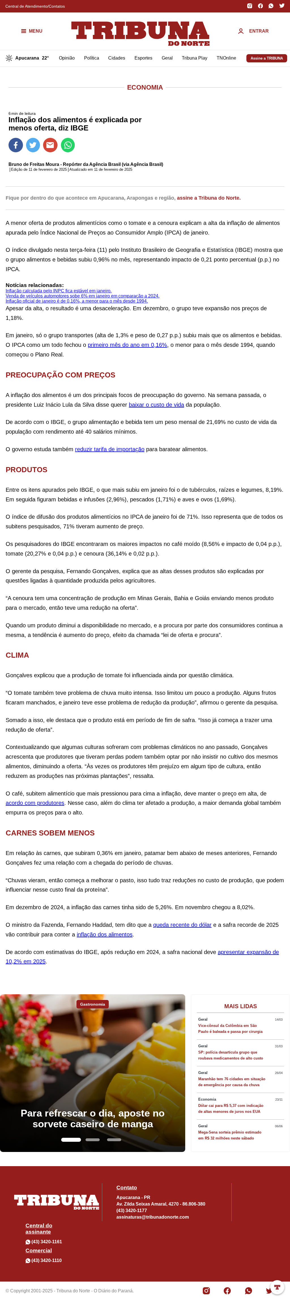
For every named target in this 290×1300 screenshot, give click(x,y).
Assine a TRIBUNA (267, 58)
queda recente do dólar (182, 925)
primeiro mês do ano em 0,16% (127, 345)
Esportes (143, 58)
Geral (167, 58)
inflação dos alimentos (105, 934)
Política (91, 58)
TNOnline (226, 58)
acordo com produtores (35, 803)
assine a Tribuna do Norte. (209, 198)
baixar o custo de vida (156, 405)
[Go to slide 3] (114, 1139)
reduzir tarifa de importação (109, 449)
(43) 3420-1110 (46, 1260)
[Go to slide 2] (93, 1139)
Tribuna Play (194, 58)
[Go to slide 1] (71, 1140)
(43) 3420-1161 (46, 1241)
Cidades (116, 58)
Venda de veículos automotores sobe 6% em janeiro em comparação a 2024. (82, 296)
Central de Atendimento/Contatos (35, 6)
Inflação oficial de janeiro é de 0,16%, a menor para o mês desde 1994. (77, 301)
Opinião (67, 58)
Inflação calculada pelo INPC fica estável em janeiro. (59, 290)
